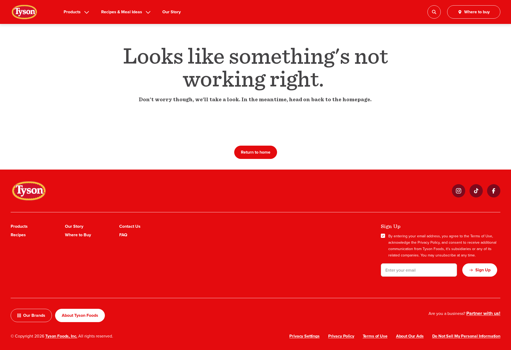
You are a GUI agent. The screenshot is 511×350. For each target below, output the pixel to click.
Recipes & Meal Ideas (121, 12)
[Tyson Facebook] (493, 190)
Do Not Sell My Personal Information (466, 336)
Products (72, 12)
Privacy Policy (429, 242)
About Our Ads (410, 336)
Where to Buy (78, 235)
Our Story (171, 12)
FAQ (123, 235)
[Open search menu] (434, 12)
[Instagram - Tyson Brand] (458, 190)
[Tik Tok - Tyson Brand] (476, 190)
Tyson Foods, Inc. (61, 336)
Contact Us (130, 226)
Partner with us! (483, 313)
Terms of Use (481, 236)
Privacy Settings (304, 336)
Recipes (18, 235)
